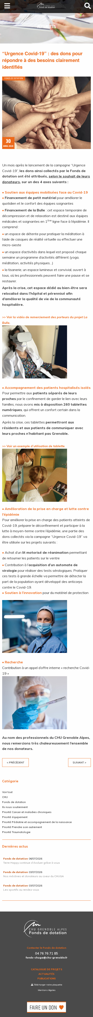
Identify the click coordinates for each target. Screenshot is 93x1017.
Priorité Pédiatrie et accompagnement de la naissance (37, 822)
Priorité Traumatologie (16, 832)
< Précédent (15, 762)
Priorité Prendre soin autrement (22, 827)
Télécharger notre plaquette (47, 984)
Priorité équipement (14, 817)
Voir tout (7, 792)
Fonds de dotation (14, 802)
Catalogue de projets (46, 969)
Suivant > (79, 762)
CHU (5, 797)
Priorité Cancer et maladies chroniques (26, 812)
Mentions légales (46, 990)
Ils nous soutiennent (15, 807)
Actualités (46, 974)
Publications (46, 978)
